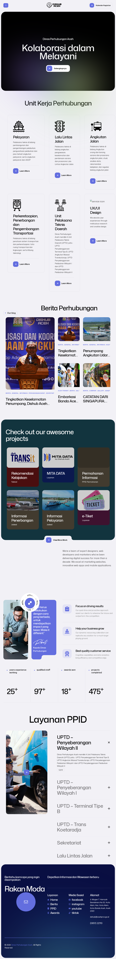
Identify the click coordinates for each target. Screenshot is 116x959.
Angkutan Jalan (98, 139)
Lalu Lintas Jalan (63, 139)
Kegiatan (109, 345)
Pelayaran (21, 136)
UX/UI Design (95, 210)
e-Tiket (87, 515)
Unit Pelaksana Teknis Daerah (63, 222)
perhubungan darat (37, 393)
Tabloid (14, 482)
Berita (8, 393)
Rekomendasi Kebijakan (22, 475)
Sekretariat (51, 393)
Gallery (100, 391)
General (15, 393)
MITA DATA (56, 473)
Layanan (50, 477)
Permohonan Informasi (92, 475)
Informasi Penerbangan (22, 518)
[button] (101, 5)
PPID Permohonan (90, 482)
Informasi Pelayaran (55, 518)
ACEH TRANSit (63, 391)
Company (92, 391)
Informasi (24, 393)
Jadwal (14, 524)
